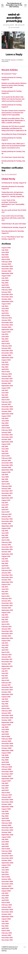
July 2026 (5, 250)
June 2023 (5, 336)
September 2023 (7, 329)
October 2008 (6, 748)
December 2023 (7, 322)
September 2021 (7, 386)
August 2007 (6, 781)
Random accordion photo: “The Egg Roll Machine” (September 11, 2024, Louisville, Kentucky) (13, 120)
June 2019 (5, 449)
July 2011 (5, 671)
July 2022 (5, 362)
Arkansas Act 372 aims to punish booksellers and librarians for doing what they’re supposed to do (14, 128)
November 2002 (7, 912)
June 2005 (5, 842)
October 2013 (6, 608)
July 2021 (5, 390)
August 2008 (6, 753)
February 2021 (7, 402)
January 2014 (6, 601)
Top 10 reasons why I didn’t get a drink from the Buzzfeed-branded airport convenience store (13, 146)
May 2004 (5, 872)
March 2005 (6, 849)
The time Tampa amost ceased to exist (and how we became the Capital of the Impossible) (13, 113)
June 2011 (5, 673)
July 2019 (5, 446)
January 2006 (6, 825)
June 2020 (5, 421)
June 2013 (5, 617)
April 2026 (5, 257)
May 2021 (5, 395)
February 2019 (7, 458)
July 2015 (5, 559)
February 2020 (7, 430)
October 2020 (6, 411)
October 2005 (6, 832)
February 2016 (7, 542)
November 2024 (7, 297)
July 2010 (5, 699)
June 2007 (5, 785)
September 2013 (7, 610)
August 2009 (6, 725)
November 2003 (7, 884)
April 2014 (5, 594)
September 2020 (7, 414)
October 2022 (6, 355)
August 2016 (6, 528)
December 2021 (7, 379)
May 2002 (5, 926)
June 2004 (5, 870)
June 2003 (5, 895)
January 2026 (6, 264)
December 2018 (7, 463)
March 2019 (5, 456)
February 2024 (7, 318)
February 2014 (7, 598)
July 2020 (5, 418)
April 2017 (5, 509)
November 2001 (7, 940)
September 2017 (7, 498)
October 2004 (6, 860)
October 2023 (6, 327)
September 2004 (7, 863)
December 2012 (7, 631)
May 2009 (5, 732)
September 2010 (7, 694)
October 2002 (6, 914)
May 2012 (5, 647)
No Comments (15, 27)
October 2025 (6, 271)
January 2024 (6, 320)
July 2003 (5, 893)
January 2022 (6, 376)
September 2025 (7, 273)
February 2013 (7, 626)
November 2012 (7, 633)
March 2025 (6, 287)
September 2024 (7, 301)
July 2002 (5, 921)
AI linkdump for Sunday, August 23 (14, 183)
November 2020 (7, 409)
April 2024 (5, 313)
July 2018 (5, 474)
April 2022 (5, 369)
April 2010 (5, 706)
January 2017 (6, 517)
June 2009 (5, 729)
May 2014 (5, 591)
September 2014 (7, 582)
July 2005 (5, 839)
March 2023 (6, 343)
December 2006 (7, 799)
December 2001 (7, 937)
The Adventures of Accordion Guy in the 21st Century (14, 4)
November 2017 (7, 493)
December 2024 (7, 294)
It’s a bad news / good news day (13, 157)
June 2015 (5, 561)
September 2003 (7, 888)
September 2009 (7, 722)
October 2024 (6, 299)
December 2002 (7, 909)
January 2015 (6, 573)
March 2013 (5, 624)
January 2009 (6, 741)
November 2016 (7, 521)
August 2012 (6, 640)
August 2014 (6, 584)
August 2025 (6, 276)
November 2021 (7, 381)
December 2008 (7, 743)
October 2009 (6, 720)
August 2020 (6, 416)
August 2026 (6, 248)
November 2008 (7, 746)
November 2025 (7, 269)
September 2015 (7, 554)
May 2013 (5, 619)
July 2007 (5, 783)
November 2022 (7, 353)
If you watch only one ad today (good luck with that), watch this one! (13, 218)
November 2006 (7, 802)
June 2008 (5, 757)
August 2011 (6, 669)
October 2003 (6, 886)
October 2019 (6, 439)
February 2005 (7, 851)
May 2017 (5, 507)
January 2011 (6, 685)
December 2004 (7, 856)
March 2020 (6, 428)
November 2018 (7, 465)
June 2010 (5, 701)
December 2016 (7, 519)
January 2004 (6, 879)
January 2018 (6, 488)
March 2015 (5, 568)
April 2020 (5, 425)
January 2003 (6, 907)
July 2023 (5, 334)
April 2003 (5, 900)
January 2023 (6, 348)
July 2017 (5, 502)
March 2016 (5, 540)
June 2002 (5, 923)
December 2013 (7, 603)
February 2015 (7, 570)
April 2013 (5, 622)
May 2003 (5, 898)
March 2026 (6, 259)
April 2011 (5, 678)
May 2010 (5, 704)
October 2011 (6, 664)
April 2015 (5, 566)
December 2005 (7, 828)
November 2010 (7, 690)
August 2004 (6, 865)
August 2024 (6, 304)
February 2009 (7, 739)
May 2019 (5, 451)
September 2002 (7, 916)
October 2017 (6, 495)
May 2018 (5, 479)
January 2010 (6, 713)
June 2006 (5, 814)
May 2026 (5, 255)
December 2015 (7, 547)
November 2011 (7, 662)
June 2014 (5, 589)
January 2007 (6, 797)
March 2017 (5, 512)
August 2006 (6, 809)
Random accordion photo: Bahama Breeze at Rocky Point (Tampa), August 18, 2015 (14, 85)
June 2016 (5, 533)
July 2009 (5, 727)
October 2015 (6, 552)
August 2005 (6, 837)
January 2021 (6, 404)
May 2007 (5, 788)
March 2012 (5, 652)
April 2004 (5, 874)
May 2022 (5, 367)
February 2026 (7, 262)
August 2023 (6, 332)
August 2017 (6, 500)
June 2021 (5, 393)
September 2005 (7, 835)
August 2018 (6, 472)
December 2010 (7, 687)
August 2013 (6, 612)
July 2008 (5, 755)
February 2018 (7, 486)
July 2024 (5, 306)
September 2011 (7, 666)
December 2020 (7, 407)
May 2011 (5, 676)
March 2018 (6, 484)
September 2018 (7, 470)
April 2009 (5, 734)
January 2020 (6, 432)
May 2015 (5, 563)
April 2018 (5, 481)
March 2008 (6, 764)
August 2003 (6, 891)
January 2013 (6, 629)
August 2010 (6, 697)
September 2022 (7, 357)
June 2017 (5, 505)
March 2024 (6, 315)
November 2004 (7, 858)
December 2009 (7, 715)
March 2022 (6, 371)
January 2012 (6, 657)
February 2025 (7, 290)
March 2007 (6, 792)
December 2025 (7, 266)
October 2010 (6, 692)
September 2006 (7, 807)
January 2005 (6, 853)
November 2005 (7, 830)
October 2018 (6, 467)
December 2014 (7, 575)
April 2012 (5, 650)
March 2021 (5, 400)
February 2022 (7, 374)
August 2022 (6, 360)
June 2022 (5, 364)
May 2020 (5, 423)
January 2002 (6, 935)
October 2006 (6, 804)
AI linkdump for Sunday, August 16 (14, 227)
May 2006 (5, 816)
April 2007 (5, 790)
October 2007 (6, 776)
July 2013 (5, 615)
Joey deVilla (10, 25)
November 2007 (7, 774)
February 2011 (6, 683)
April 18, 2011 (21, 25)
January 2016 (6, 545)
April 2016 (5, 538)
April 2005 (5, 846)
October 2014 (6, 580)
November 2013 (7, 605)
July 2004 (5, 867)
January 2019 (6, 460)
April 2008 (5, 762)
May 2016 (5, 535)
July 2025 (5, 278)
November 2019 (7, 437)
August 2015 (6, 556)
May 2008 (5, 760)
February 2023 (7, 346)
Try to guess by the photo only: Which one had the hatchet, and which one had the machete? (13, 99)
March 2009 (6, 736)
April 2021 (5, 397)
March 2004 (6, 877)
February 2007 (7, 795)
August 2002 (6, 919)
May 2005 (5, 844)
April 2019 (5, 453)
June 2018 (5, 477)
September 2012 (7, 638)
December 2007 (7, 771)
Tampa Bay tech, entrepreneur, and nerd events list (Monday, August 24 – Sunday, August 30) (13, 194)
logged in (13, 60)
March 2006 (6, 821)
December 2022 (7, 350)
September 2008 (7, 750)
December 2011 (7, 659)
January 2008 (6, 769)
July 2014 (5, 587)
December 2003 (7, 881)
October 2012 (6, 636)
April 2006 (5, 818)
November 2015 (7, 549)
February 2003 (7, 905)
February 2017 (7, 514)
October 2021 (6, 383)
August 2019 (6, 444)
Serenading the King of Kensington (14, 134)
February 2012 (7, 654)
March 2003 (6, 902)
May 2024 (5, 311)
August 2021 (6, 388)
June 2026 (5, 252)
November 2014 (7, 577)
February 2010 (7, 711)
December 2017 (7, 491)
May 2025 (5, 283)
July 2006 (5, 811)
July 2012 (5, 643)
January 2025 (6, 292)
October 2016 (6, 524)
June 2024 (5, 308)
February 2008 (7, 767)
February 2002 (7, 933)
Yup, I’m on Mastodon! (9, 174)
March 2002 (6, 930)
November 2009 (7, 718)
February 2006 (7, 823)
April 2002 (5, 928)
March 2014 (6, 596)
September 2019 (7, 442)
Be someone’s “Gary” (9, 74)
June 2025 (5, 280)
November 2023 (7, 325)
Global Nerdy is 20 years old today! (14, 224)
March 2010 (6, 708)
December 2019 (7, 435)
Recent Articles (10, 70)
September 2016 (7, 526)
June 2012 (5, 645)
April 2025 (5, 285)
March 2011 (5, 680)
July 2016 (5, 531)
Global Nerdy (8, 179)
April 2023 (5, 341)
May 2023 (5, 339)
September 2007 (7, 778)
